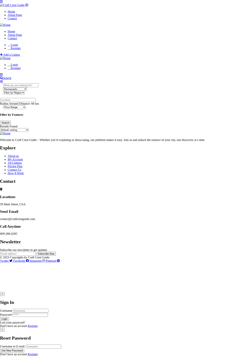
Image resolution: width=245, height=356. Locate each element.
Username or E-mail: (12, 346)
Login (14, 44)
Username (6, 310)
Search (7, 78)
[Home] (5, 25)
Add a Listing (11, 54)
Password (6, 314)
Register (33, 326)
